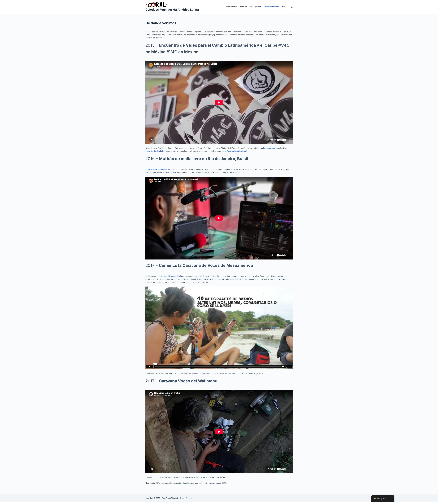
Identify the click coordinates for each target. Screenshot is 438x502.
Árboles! (243, 7)
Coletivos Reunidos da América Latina (172, 9)
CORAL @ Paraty (256, 7)
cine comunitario (269, 148)
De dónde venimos (272, 7)
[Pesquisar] (292, 7)
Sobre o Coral (231, 7)
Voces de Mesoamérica (170, 276)
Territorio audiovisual (236, 151)
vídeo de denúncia (153, 151)
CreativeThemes (186, 498)
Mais (283, 7)
